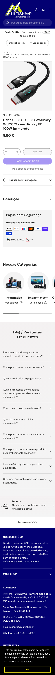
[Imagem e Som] (38, 282)
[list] (27, 86)
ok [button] (27, 669)
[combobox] (27, 22)
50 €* (47, 32)
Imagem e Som (38, 298)
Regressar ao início (27, 522)
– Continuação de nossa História (21, 561)
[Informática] (13, 282)
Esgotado (37, 151)
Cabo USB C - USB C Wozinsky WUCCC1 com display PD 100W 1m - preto (27, 55)
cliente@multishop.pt (22, 627)
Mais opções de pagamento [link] (27, 168)
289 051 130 (28, 633)
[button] (43, 9)
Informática (14, 298)
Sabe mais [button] (27, 661)
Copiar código (39, 42)
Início (5, 52)
